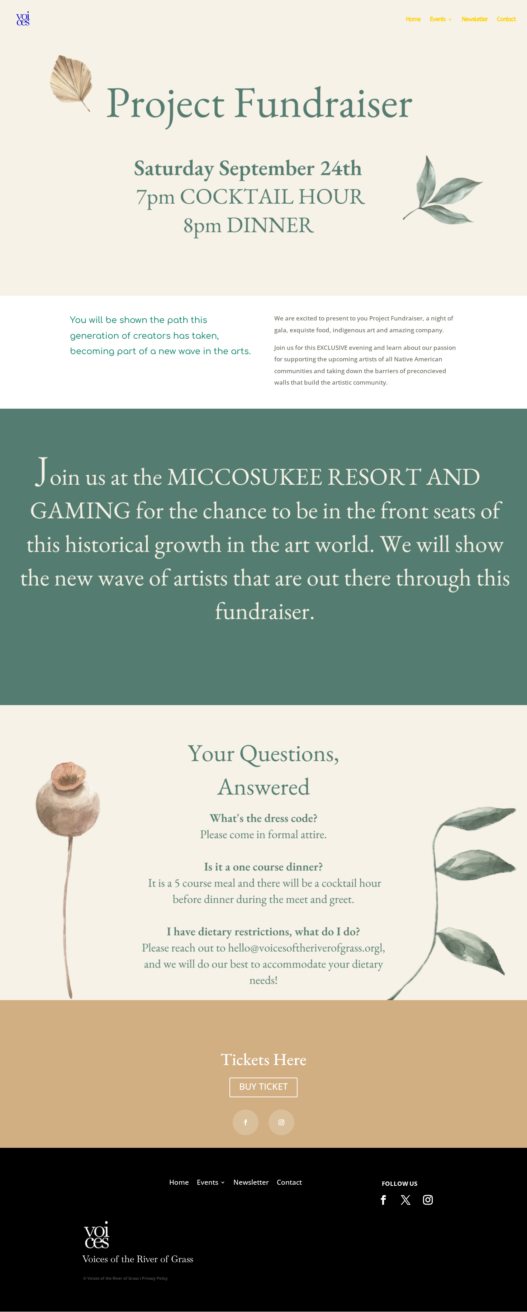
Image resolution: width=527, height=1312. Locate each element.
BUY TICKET (263, 1086)
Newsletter (475, 20)
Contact (506, 20)
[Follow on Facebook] (245, 1122)
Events (437, 20)
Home (413, 20)
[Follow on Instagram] (281, 1122)
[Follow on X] (406, 1200)
